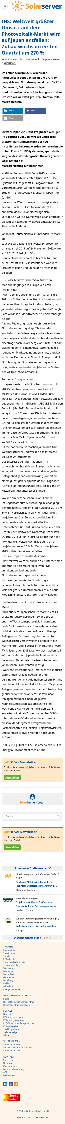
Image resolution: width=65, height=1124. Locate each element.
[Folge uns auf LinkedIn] (5, 1085)
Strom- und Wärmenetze (14, 962)
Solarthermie (9, 953)
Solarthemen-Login (12, 1050)
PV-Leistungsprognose (13, 1020)
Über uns (7, 1063)
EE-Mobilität (8, 959)
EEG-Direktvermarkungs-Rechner (18, 1023)
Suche (6, 998)
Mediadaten (8, 1075)
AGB (5, 1072)
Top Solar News (51, 59)
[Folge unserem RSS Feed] (16, 1085)
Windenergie (9, 968)
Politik (6, 983)
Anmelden (12, 777)
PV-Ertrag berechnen (13, 1017)
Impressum (8, 1060)
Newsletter (8, 1014)
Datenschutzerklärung (13, 1069)
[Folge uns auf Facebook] (11, 1085)
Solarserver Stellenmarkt (31, 868)
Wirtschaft (10, 62)
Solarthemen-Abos (12, 1044)
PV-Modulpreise (10, 1026)
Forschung (8, 980)
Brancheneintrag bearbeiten (16, 1005)
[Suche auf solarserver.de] (58, 816)
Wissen (6, 1035)
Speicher (7, 956)
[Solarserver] (37, 6)
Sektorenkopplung (11, 965)
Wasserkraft (9, 974)
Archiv (18, 59)
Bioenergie (8, 971)
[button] (12, 111)
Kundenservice (10, 1066)
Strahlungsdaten (11, 1029)
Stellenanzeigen (10, 1032)
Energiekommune (11, 989)
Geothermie (8, 977)
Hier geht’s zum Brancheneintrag (18, 1002)
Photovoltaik (33, 59)
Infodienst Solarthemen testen (17, 1047)
